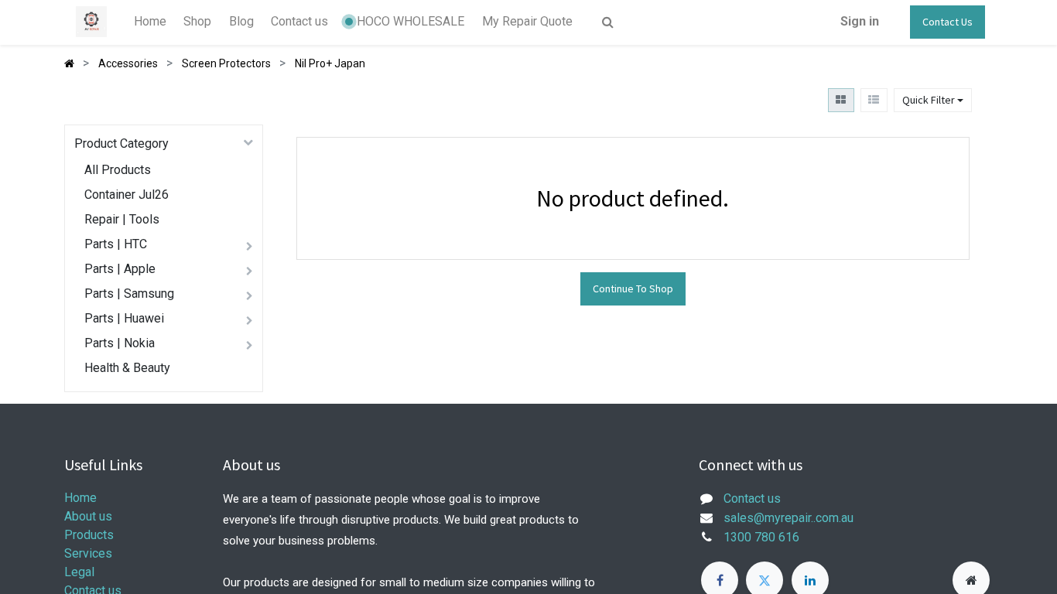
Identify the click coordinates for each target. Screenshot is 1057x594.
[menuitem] (150, 21)
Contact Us (947, 22)
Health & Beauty (127, 367)
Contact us (752, 498)
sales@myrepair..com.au (788, 517)
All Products (117, 169)
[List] (874, 100)
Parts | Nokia (119, 343)
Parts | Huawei (124, 318)
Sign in (859, 21)
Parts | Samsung (129, 293)
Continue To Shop (633, 288)
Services (88, 553)
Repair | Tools (121, 219)
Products (89, 534)
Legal (79, 572)
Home (80, 497)
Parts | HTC (115, 244)
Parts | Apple (120, 268)
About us (88, 516)
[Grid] (841, 100)
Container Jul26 (126, 194)
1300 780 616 (761, 537)
